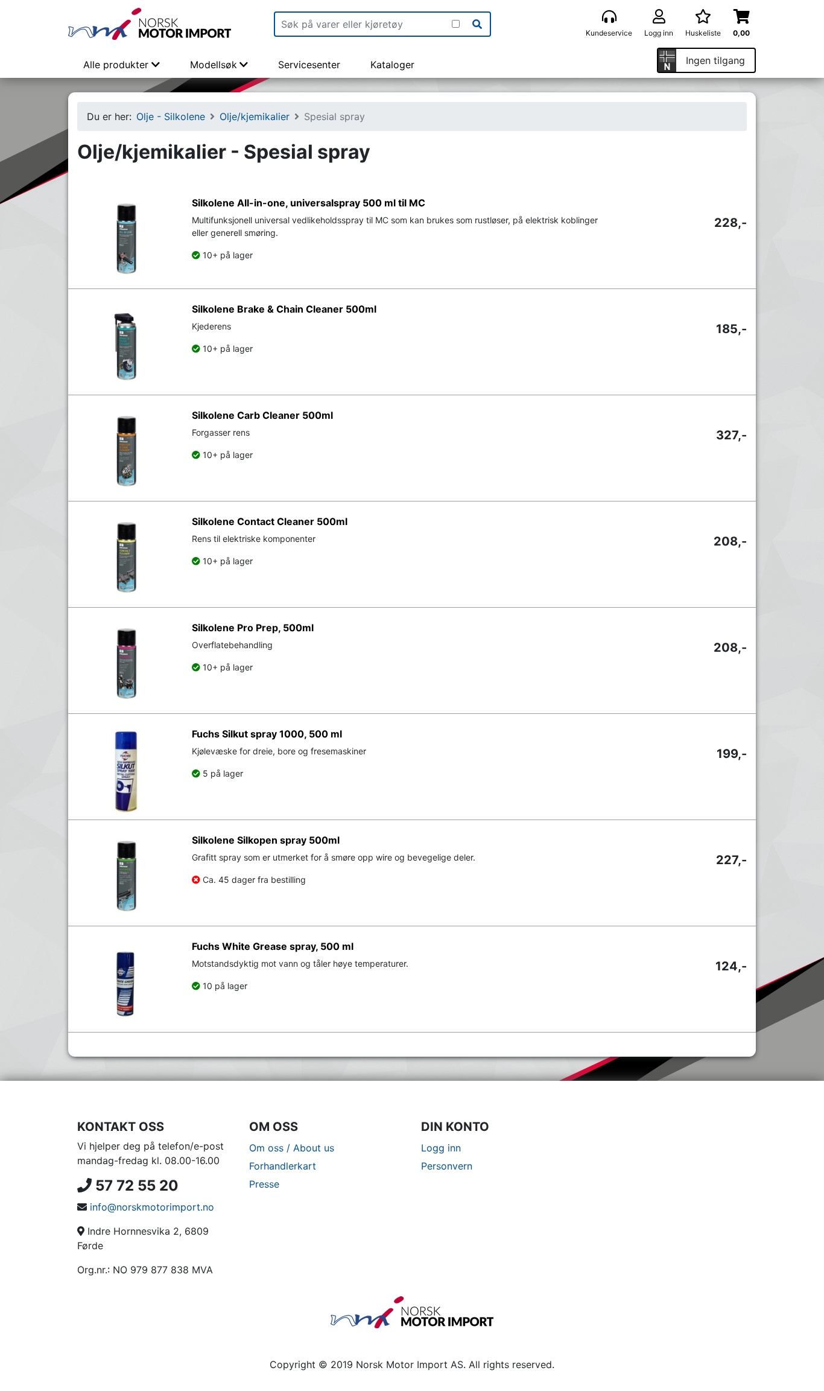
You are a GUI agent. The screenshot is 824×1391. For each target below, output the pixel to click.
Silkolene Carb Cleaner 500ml (262, 415)
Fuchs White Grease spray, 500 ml (272, 946)
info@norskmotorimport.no (152, 1207)
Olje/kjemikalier (255, 116)
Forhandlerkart (282, 1166)
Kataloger (392, 65)
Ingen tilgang (715, 60)
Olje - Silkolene (170, 116)
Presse (264, 1184)
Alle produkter (117, 65)
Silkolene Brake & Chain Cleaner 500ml (284, 309)
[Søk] (477, 24)
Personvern (446, 1166)
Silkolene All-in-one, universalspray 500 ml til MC (308, 203)
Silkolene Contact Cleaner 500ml (269, 521)
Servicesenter (309, 65)
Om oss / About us (291, 1148)
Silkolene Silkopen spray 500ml (266, 840)
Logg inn (441, 1148)
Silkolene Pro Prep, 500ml (253, 628)
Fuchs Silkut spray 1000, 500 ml (267, 734)
